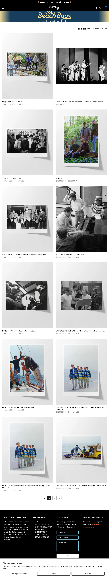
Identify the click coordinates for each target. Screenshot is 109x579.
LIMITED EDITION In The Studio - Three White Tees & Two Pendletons (80, 331)
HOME (37, 522)
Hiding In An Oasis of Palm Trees (13, 102)
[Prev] (39, 498)
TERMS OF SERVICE (42, 537)
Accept (53, 574)
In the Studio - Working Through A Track (70, 254)
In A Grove (59, 178)
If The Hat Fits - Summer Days (12, 178)
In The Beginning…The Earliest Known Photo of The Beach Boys (24, 254)
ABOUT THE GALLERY (42, 524)
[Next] (70, 498)
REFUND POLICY (41, 529)
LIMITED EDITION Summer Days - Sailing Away (18, 407)
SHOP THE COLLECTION (43, 527)
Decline (88, 574)
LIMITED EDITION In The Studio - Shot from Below (19, 331)
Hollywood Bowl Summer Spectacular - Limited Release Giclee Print (79, 102)
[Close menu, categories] (33, 2)
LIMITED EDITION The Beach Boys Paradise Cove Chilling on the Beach (81, 485)
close (2, 2)
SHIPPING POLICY (41, 532)
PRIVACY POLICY (41, 534)
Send (67, 555)
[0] (104, 8)
